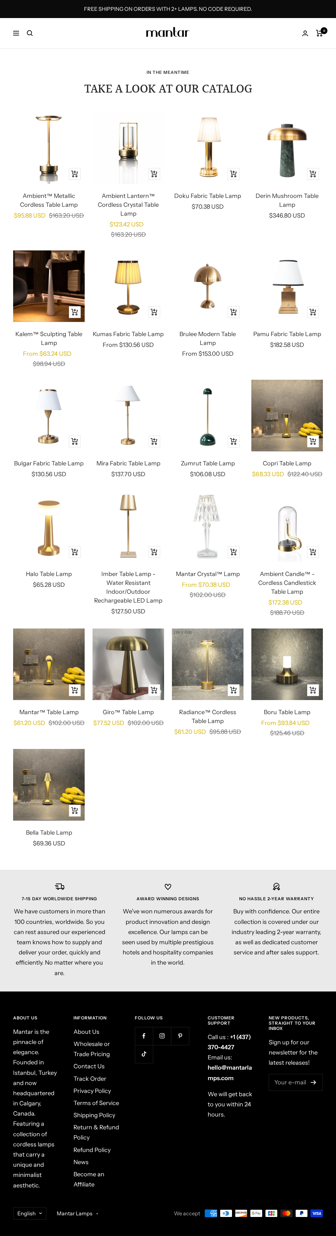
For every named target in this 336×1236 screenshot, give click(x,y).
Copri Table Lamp (287, 463)
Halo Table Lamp (49, 574)
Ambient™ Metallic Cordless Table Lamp (49, 200)
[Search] (30, 33)
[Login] (305, 33)
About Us (86, 1031)
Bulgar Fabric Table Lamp (49, 463)
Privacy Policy (92, 1091)
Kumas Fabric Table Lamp (128, 334)
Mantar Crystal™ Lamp (208, 574)
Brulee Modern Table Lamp (207, 338)
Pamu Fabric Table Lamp (287, 334)
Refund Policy (92, 1150)
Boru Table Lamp (287, 712)
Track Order (90, 1078)
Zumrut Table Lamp (208, 463)
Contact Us (89, 1066)
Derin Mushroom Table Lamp (287, 200)
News (81, 1162)
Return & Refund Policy (96, 1132)
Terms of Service (96, 1103)
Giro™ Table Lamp (128, 712)
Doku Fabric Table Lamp (207, 196)
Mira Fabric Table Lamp (128, 463)
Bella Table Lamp (49, 832)
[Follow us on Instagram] (162, 1036)
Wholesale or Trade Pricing (92, 1049)
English (26, 1213)
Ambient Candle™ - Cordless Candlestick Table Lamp (287, 582)
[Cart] (319, 33)
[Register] (313, 1082)
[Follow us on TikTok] (144, 1054)
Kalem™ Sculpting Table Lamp (48, 338)
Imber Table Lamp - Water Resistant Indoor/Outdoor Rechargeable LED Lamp (128, 587)
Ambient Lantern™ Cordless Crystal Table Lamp (128, 204)
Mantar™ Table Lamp (49, 712)
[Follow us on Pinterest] (180, 1036)
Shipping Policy (94, 1115)
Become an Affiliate (89, 1179)
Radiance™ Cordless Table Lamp (207, 717)
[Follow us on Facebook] (144, 1036)
